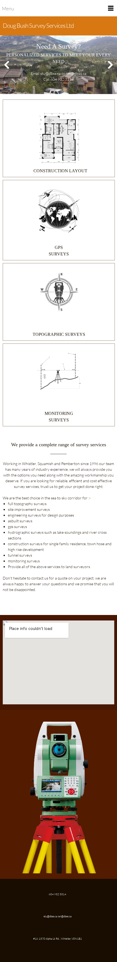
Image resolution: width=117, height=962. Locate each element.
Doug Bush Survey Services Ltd (38, 25)
